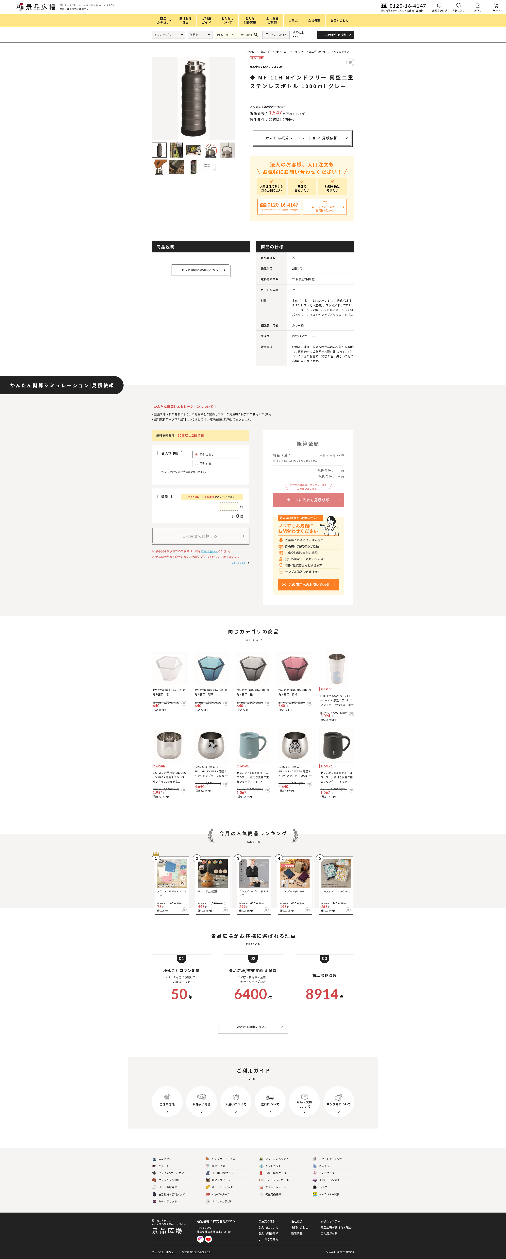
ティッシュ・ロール (277, 1180)
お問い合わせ (209, 551)
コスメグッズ (327, 1173)
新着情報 (297, 1233)
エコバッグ (165, 1159)
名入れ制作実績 (268, 1233)
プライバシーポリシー (164, 1251)
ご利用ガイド (238, 562)
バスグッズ (325, 1166)
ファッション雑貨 (169, 1180)
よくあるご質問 (268, 1239)
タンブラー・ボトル (224, 1159)
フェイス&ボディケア (171, 1173)
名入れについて (268, 1227)
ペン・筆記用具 (168, 1187)
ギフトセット (273, 1166)
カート (497, 10)
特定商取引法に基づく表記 (196, 1251)
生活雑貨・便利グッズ (172, 1194)
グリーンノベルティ (277, 1159)
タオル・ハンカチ (329, 1180)
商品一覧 (265, 51)
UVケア (323, 1187)
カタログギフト (168, 1201)
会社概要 (297, 1221)
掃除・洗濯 (218, 1166)
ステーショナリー (275, 1187)
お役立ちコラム (330, 1221)
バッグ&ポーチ (220, 1194)
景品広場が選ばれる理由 (336, 1227)
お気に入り (458, 10)
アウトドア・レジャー (332, 1159)
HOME (250, 51)
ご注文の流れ (267, 1221)
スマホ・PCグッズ (223, 1173)
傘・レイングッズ (222, 1187)
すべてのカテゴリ (219, 1201)
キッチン (164, 1166)
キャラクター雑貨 (329, 1194)
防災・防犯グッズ (275, 1173)
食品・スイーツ (221, 1180)
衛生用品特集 (273, 1194)
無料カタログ (439, 10)
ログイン (478, 10)
